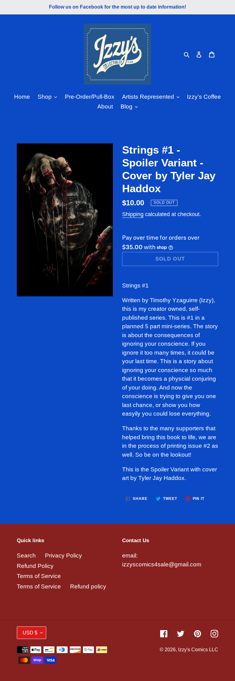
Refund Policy (35, 566)
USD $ (30, 632)
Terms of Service (39, 576)
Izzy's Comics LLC (198, 649)
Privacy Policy (63, 555)
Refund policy (88, 586)
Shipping (133, 214)
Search (26, 555)
